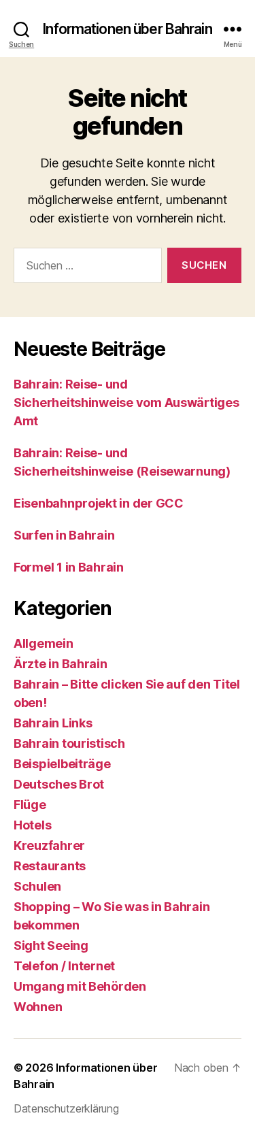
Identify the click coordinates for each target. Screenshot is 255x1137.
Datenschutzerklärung (66, 1108)
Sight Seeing (51, 945)
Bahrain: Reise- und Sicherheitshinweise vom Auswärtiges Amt (126, 402)
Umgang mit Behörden (80, 986)
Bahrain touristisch (69, 743)
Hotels (32, 825)
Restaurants (50, 866)
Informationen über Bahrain (127, 29)
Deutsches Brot (59, 784)
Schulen (37, 886)
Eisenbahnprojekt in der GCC (99, 503)
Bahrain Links (53, 723)
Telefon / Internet (64, 966)
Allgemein (43, 643)
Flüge (30, 804)
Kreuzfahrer (49, 845)
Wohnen (38, 1007)
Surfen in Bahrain (64, 535)
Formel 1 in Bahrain (69, 567)
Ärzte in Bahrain (60, 664)
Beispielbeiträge (62, 764)
